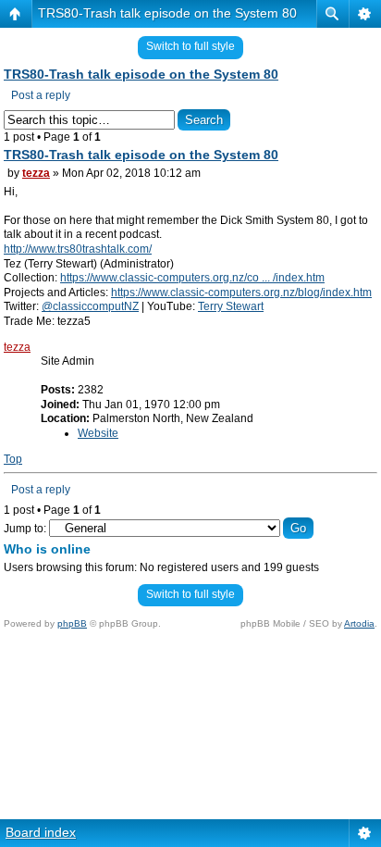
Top (13, 459)
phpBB (72, 623)
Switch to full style (190, 46)
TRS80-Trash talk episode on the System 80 (167, 13)
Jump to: (25, 528)
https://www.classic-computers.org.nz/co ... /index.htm (192, 277)
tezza (36, 173)
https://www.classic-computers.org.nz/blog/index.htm (241, 292)
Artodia (359, 623)
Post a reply (40, 95)
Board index (41, 832)
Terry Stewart (231, 306)
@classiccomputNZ (90, 306)
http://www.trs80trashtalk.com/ (78, 249)
